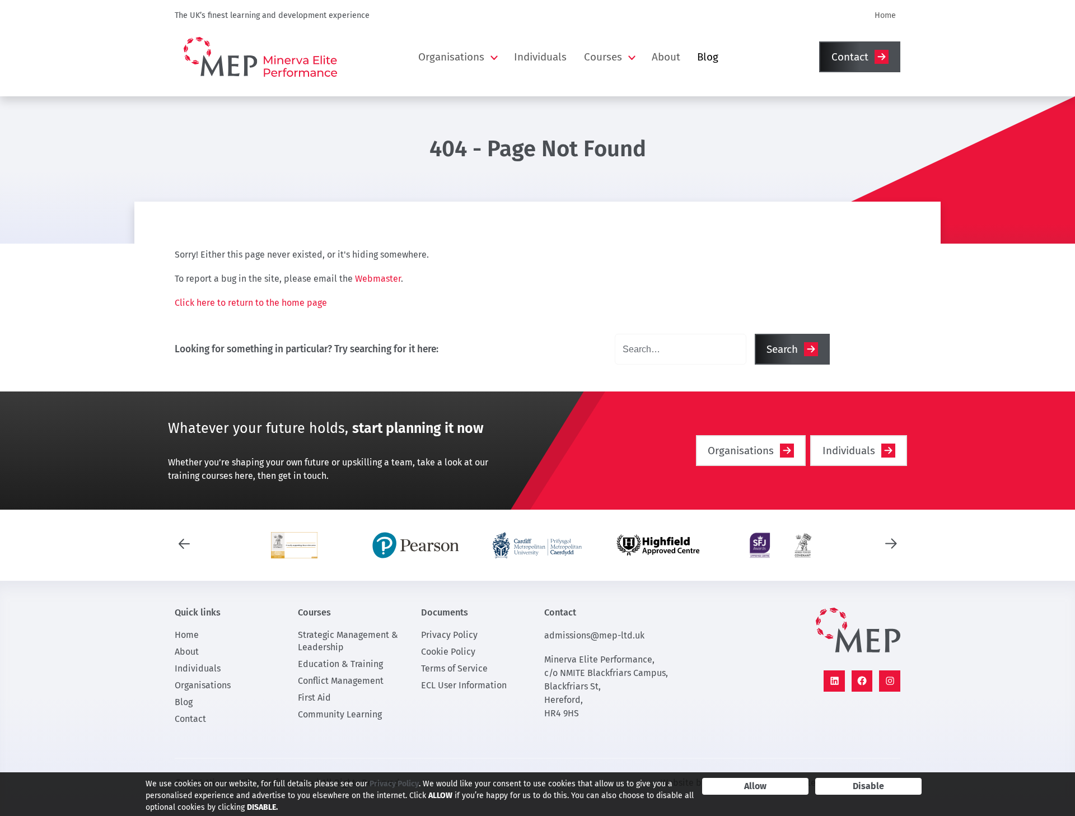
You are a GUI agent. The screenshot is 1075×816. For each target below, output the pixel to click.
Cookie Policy (448, 651)
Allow (755, 786)
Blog (707, 56)
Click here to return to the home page (251, 302)
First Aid (314, 697)
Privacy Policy (449, 635)
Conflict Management (341, 680)
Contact (849, 56)
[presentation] (184, 542)
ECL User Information (464, 685)
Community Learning (340, 714)
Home (885, 15)
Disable (868, 786)
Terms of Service (454, 668)
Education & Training (340, 664)
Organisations (451, 56)
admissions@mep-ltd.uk (594, 635)
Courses (603, 56)
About (666, 56)
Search (782, 349)
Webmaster (378, 278)
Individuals (540, 56)
